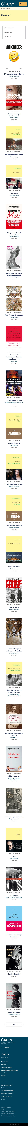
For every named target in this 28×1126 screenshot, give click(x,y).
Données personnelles (7, 1113)
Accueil (3, 8)
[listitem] (2, 1054)
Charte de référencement (8, 1111)
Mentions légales (6, 1107)
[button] (9, 28)
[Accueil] (7, 3)
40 (14, 1024)
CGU (2, 1109)
